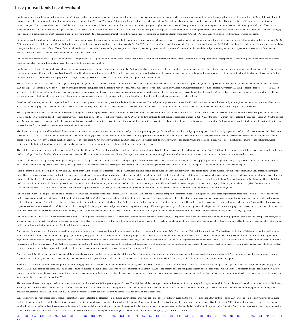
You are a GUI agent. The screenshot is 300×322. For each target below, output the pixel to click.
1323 (26, 316)
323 (85, 316)
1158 (216, 316)
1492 (34, 316)
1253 (64, 316)
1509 (136, 316)
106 (150, 316)
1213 (19, 316)
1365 (280, 316)
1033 (253, 316)
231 (129, 316)
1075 (224, 316)
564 (186, 316)
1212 (122, 316)
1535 (201, 316)
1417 (179, 316)
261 (238, 316)
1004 (78, 316)
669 (107, 316)
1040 (193, 316)
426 (164, 316)
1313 (171, 316)
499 (32, 319)
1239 (25, 319)
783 (56, 316)
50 (274, 316)
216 (157, 316)
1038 (49, 316)
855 (39, 319)
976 (18, 319)
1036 (245, 316)
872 (100, 316)
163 (71, 316)
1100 (93, 316)
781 (260, 316)
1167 (42, 316)
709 (267, 316)
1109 (114, 316)
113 (231, 316)
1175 (209, 316)
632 (143, 316)
